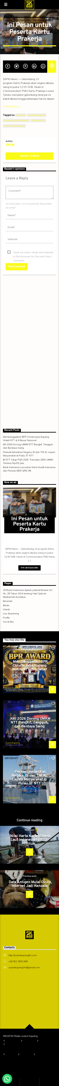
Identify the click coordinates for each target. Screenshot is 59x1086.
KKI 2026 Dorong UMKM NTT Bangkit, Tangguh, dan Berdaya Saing (30, 723)
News (8, 20)
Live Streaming (11, 613)
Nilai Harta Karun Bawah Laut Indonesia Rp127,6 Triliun (30, 840)
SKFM (10, 145)
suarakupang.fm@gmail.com (24, 967)
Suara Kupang (12, 687)
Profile (6, 617)
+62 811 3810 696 (18, 961)
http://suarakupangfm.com (23, 955)
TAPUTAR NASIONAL (43, 20)
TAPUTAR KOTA (22, 20)
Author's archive (29, 156)
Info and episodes (29, 568)
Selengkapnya (11, 106)
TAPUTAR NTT (11, 648)
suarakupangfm (14, 126)
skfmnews (38, 120)
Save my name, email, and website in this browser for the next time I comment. (33, 252)
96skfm (21, 115)
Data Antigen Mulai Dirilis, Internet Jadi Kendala (30, 884)
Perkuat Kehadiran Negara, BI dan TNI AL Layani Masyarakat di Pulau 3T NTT (29, 778)
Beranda (7, 601)
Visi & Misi (8, 621)
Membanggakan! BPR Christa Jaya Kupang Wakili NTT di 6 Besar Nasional (30, 668)
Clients (6, 609)
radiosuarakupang (16, 120)
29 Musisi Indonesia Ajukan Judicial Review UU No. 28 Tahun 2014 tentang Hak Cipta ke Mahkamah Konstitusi (27, 593)
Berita (6, 605)
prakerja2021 (36, 115)
